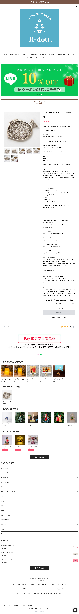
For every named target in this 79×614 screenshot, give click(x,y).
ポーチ (2, 501)
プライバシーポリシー (6, 605)
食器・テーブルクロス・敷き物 (8, 491)
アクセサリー (4, 496)
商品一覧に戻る (39, 457)
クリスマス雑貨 (4, 468)
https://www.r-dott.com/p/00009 (52, 246)
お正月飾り (3, 524)
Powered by (38, 611)
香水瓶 (2, 487)
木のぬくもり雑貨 (5, 519)
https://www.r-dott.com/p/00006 (52, 240)
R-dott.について (14, 54)
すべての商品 (43, 54)
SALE (2, 529)
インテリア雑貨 (4, 473)
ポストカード (4, 505)
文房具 (2, 510)
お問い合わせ (71, 54)
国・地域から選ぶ (5, 477)
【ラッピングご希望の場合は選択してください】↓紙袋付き (59, 300)
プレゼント (3, 534)
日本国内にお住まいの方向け (59, 317)
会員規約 (30, 605)
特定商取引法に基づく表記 (19, 605)
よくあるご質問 (61, 54)
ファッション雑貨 (5, 482)
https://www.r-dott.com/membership (53, 233)
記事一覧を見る (39, 568)
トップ (5, 54)
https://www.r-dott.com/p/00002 (52, 253)
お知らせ (24, 54)
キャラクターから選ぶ (6, 515)
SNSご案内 (52, 54)
